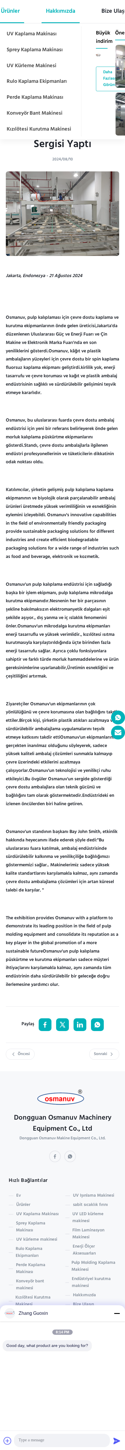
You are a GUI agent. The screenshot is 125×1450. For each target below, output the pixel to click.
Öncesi (24, 1054)
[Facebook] (55, 1156)
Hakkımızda (60, 11)
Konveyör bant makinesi (35, 113)
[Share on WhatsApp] (97, 1024)
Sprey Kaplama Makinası (35, 50)
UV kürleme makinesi (31, 66)
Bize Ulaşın (83, 1304)
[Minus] (116, 1313)
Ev (18, 1195)
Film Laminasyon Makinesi (88, 1234)
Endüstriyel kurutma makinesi (91, 1283)
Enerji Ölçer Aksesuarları (84, 1250)
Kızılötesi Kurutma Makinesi (39, 129)
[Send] (117, 1440)
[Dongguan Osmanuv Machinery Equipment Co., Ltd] (63, 1099)
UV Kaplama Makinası (32, 34)
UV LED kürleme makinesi (87, 1218)
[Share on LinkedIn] (80, 1024)
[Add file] (7, 1440)
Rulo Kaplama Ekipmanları (37, 81)
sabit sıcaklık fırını (90, 1205)
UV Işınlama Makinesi (93, 1195)
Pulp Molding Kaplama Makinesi (93, 1266)
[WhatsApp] (70, 1156)
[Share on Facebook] (45, 1024)
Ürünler (23, 1205)
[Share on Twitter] (62, 1024)
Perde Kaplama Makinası (35, 97)
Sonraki (100, 1054)
